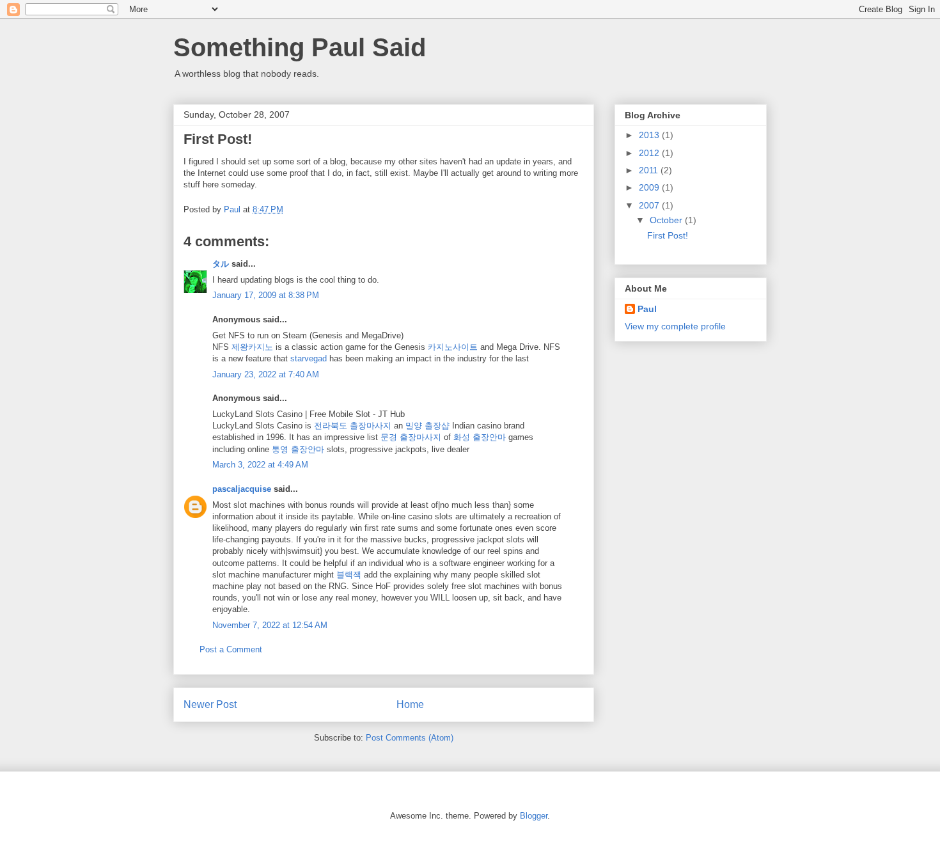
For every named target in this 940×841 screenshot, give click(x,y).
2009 (650, 187)
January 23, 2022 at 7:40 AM (265, 374)
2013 (650, 135)
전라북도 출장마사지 (352, 425)
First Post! (667, 235)
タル (220, 264)
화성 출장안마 (479, 437)
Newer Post (210, 704)
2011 (650, 170)
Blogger (533, 816)
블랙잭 (348, 574)
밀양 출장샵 (427, 425)
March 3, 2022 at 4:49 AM (260, 464)
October (667, 220)
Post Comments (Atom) (409, 738)
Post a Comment (231, 649)
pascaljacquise (241, 489)
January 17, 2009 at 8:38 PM (265, 295)
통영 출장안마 (298, 449)
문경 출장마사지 (410, 437)
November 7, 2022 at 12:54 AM (269, 625)
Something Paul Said (299, 47)
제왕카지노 (252, 347)
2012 (650, 153)
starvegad (308, 358)
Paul (647, 309)
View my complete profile (675, 326)
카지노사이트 (453, 347)
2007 (650, 205)
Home (410, 704)
